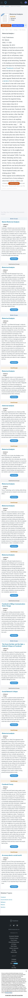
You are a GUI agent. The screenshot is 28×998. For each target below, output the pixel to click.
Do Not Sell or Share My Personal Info (14, 995)
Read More (14, 258)
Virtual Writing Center (14, 942)
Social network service (6, 899)
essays (7, 6)
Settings (16, 30)
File (3, 30)
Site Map (14, 967)
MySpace (3, 902)
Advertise (13, 961)
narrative (6, 81)
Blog (14, 965)
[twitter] (14, 926)
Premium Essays (14, 938)
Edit (7, 30)
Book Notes (14, 946)
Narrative (3, 907)
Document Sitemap (14, 936)
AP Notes (13, 944)
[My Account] (26, 2)
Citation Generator (13, 948)
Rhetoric (3, 904)
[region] (14, 983)
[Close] (26, 971)
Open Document (6, 25)
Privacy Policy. (8, 992)
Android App (14, 952)
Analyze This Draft (18, 25)
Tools (10, 30)
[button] (2, 2)
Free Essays (14, 940)
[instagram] (17, 926)
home (2, 6)
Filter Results (22, 30)
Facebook (10, 68)
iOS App (14, 950)
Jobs (11, 963)
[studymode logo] (9, 2)
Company (13, 959)
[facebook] (10, 926)
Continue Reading (14, 183)
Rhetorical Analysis (16, 14)
